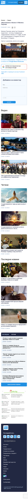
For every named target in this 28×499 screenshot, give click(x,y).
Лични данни (6, 479)
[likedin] (8, 436)
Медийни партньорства (9, 462)
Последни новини (12, 2)
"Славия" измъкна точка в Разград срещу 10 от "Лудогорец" (13, 369)
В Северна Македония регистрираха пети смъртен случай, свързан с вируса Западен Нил (13, 377)
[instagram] (15, 436)
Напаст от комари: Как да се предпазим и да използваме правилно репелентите (14, 347)
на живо (21, 2)
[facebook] (4, 436)
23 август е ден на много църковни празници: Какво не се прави (13, 339)
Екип (4, 457)
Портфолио (6, 455)
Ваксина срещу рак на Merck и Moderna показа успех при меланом (14, 362)
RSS (4, 473)
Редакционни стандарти (9, 453)
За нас (5, 446)
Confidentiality (6, 482)
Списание (5, 468)
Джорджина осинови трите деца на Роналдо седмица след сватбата (12, 250)
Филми (5, 470)
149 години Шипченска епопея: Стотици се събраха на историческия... (13, 176)
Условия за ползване (8, 451)
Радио (5, 466)
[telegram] (18, 436)
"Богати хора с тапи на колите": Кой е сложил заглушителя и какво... (12, 153)
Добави (9, 102)
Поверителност (7, 448)
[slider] (12, 56)
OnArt (5, 476)
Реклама (5, 464)
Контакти (5, 444)
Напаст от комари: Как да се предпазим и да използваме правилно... (13, 325)
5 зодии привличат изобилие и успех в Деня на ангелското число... (12, 227)
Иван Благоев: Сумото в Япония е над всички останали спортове (12, 130)
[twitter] (11, 436)
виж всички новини (14, 384)
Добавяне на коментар (12, 80)
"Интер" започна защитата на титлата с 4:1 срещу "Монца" (14, 354)
